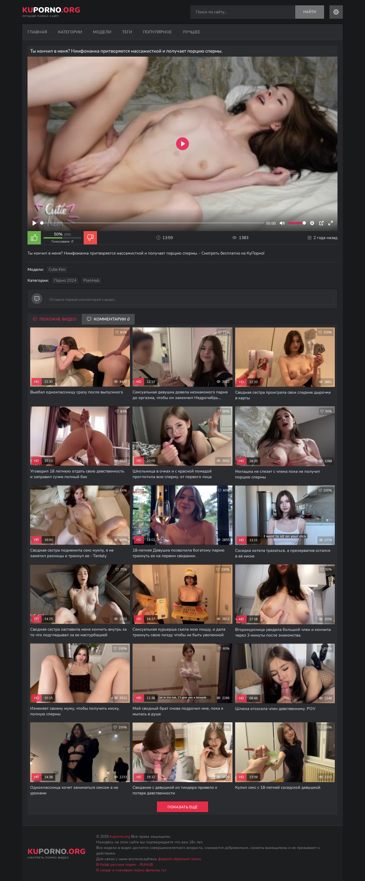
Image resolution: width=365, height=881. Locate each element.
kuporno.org (120, 836)
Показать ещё (182, 807)
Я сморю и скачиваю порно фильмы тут (131, 870)
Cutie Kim (57, 269)
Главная (37, 32)
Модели (102, 32)
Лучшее (191, 32)
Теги (127, 32)
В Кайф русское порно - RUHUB (124, 864)
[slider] (152, 222)
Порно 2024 (65, 280)
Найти (309, 12)
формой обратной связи (179, 858)
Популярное (157, 32)
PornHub (91, 280)
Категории (70, 32)
